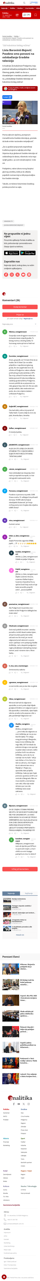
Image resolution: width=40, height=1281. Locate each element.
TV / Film (6, 1197)
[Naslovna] (4, 1276)
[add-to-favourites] (36, 15)
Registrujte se (28, 319)
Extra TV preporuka (10, 1265)
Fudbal (23, 1142)
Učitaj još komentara (20, 869)
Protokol (5, 1120)
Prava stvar (24, 1130)
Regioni (23, 1123)
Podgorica (24, 1120)
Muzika (5, 1193)
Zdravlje (23, 1127)
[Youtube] (23, 275)
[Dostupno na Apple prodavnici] (11, 253)
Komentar (6, 1113)
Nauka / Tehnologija (29, 1186)
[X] (17, 275)
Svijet (22, 1178)
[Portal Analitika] (8, 2)
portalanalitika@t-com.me (15, 1224)
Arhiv (5, 1236)
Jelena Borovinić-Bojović (13, 225)
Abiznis (6, 1138)
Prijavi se (20, 314)
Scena (5, 1190)
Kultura (6, 1186)
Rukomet (24, 1149)
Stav (22, 1113)
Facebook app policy (10, 1253)
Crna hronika (29, 8)
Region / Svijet (26, 1171)
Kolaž (5, 1171)
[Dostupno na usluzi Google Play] (28, 253)
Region (23, 1174)
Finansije (6, 1142)
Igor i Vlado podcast (10, 1261)
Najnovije (4, 8)
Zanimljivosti (7, 1174)
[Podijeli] (17, 15)
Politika (12, 8)
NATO (5, 1116)
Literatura (6, 1200)
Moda (5, 1181)
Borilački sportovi (26, 1162)
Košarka (23, 1145)
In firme (23, 1190)
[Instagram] (12, 275)
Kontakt (6, 1239)
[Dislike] (14, 346)
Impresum (7, 1232)
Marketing (6, 1145)
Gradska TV (8, 221)
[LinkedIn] (29, 275)
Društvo (20, 8)
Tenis (22, 1159)
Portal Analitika (7, 36)
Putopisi (23, 1133)
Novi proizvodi (25, 1193)
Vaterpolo (24, 1152)
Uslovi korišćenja (9, 1246)
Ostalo (23, 1166)
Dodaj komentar (20, 307)
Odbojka (23, 1156)
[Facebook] (6, 275)
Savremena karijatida (11, 1205)
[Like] (10, 346)
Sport (23, 1138)
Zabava (5, 1178)
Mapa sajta (7, 1250)
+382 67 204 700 (12, 1220)
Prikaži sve (20, 935)
